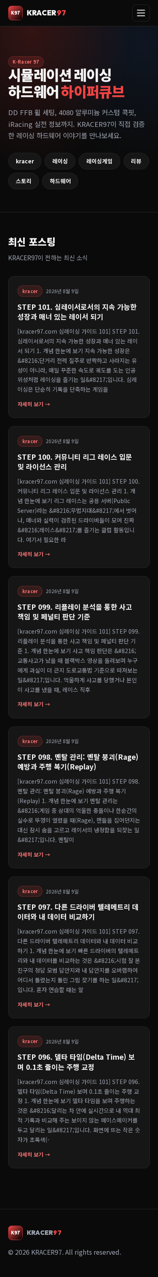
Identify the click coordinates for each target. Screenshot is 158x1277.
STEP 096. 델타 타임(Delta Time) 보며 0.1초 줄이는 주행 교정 (76, 1061)
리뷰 (136, 161)
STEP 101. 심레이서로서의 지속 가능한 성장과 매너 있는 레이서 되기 (77, 311)
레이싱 (60, 161)
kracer (25, 161)
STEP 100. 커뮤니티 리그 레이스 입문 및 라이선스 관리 (74, 461)
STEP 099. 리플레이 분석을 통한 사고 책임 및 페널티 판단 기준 (74, 611)
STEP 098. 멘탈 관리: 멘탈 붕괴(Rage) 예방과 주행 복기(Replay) (78, 761)
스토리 (24, 181)
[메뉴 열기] (141, 12)
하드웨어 (60, 181)
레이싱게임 (99, 161)
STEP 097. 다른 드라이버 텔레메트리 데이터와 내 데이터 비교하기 (78, 911)
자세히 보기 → (33, 404)
